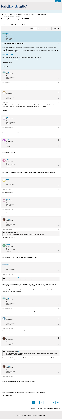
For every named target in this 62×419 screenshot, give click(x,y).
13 (53, 402)
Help (28, 408)
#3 (59, 102)
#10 (59, 255)
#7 (59, 189)
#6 (59, 170)
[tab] (4, 24)
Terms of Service (48, 408)
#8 (59, 209)
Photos (23, 24)
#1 (59, 43)
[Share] (58, 39)
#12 (59, 308)
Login (57, 1)
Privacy (40, 408)
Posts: (7, 39)
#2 (59, 82)
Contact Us (34, 408)
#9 (59, 229)
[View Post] (18, 232)
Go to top (57, 408)
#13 (59, 328)
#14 (59, 348)
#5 (59, 150)
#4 (59, 127)
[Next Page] (47, 28)
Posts (4, 24)
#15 (59, 376)
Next (58, 402)
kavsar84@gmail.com (7, 54)
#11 (59, 274)
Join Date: (8, 38)
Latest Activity (13, 24)
